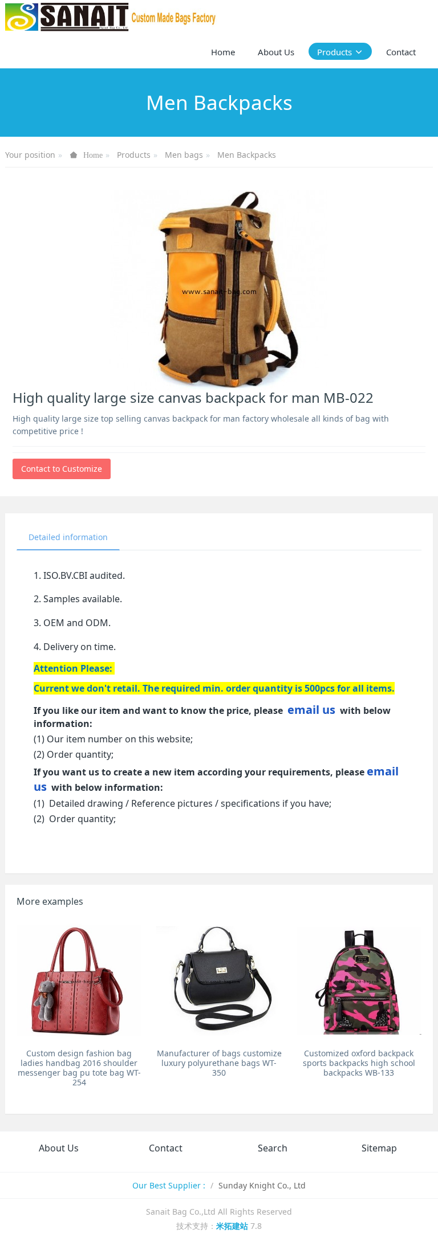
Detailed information (68, 537)
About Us (59, 1148)
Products (134, 154)
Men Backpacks (246, 154)
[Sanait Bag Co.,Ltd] (111, 17)
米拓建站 (233, 1225)
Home (223, 52)
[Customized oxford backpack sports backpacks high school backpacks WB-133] (359, 980)
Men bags (184, 154)
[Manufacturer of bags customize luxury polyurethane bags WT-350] (218, 980)
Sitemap (379, 1148)
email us (311, 709)
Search (272, 1148)
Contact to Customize (61, 468)
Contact (165, 1148)
